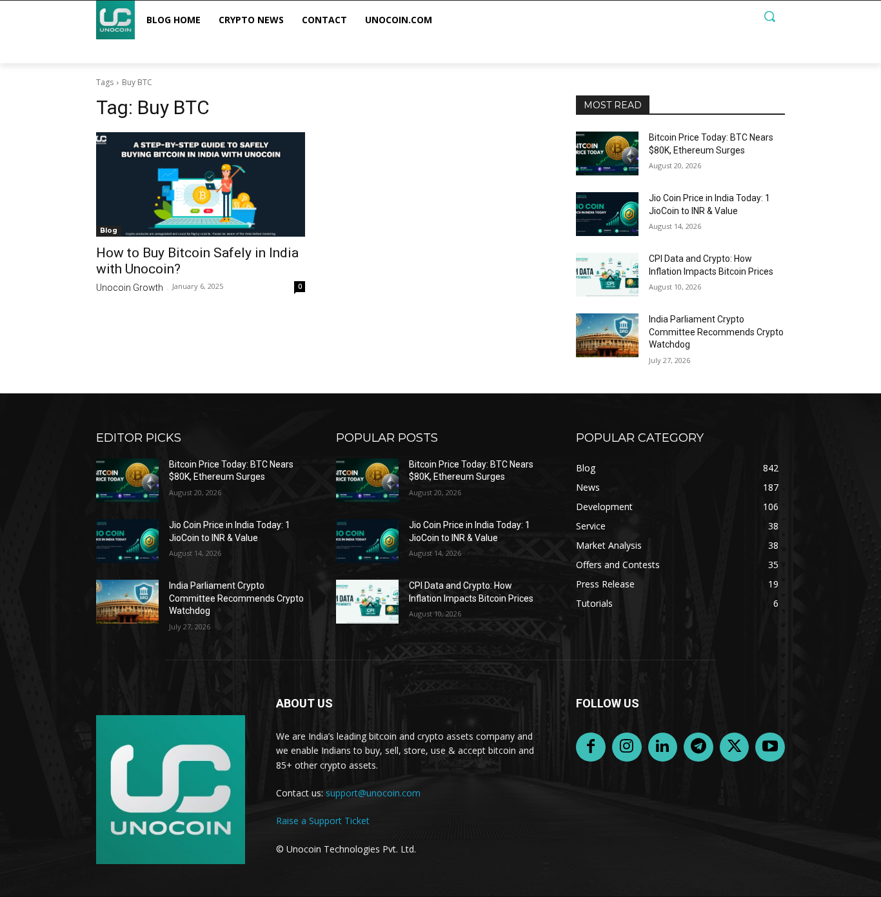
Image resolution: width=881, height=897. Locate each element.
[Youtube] (770, 747)
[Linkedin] (663, 747)
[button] (769, 16)
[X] (734, 747)
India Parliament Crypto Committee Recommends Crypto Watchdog (716, 332)
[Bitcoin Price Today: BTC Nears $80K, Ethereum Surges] (607, 153)
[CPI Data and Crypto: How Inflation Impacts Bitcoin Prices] (607, 275)
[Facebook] (591, 747)
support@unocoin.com (373, 793)
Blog (108, 230)
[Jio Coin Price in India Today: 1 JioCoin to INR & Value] (607, 214)
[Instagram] (627, 747)
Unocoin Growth (129, 287)
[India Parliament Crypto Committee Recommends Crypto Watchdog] (607, 335)
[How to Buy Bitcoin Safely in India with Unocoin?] (200, 184)
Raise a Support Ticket (323, 820)
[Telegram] (698, 747)
